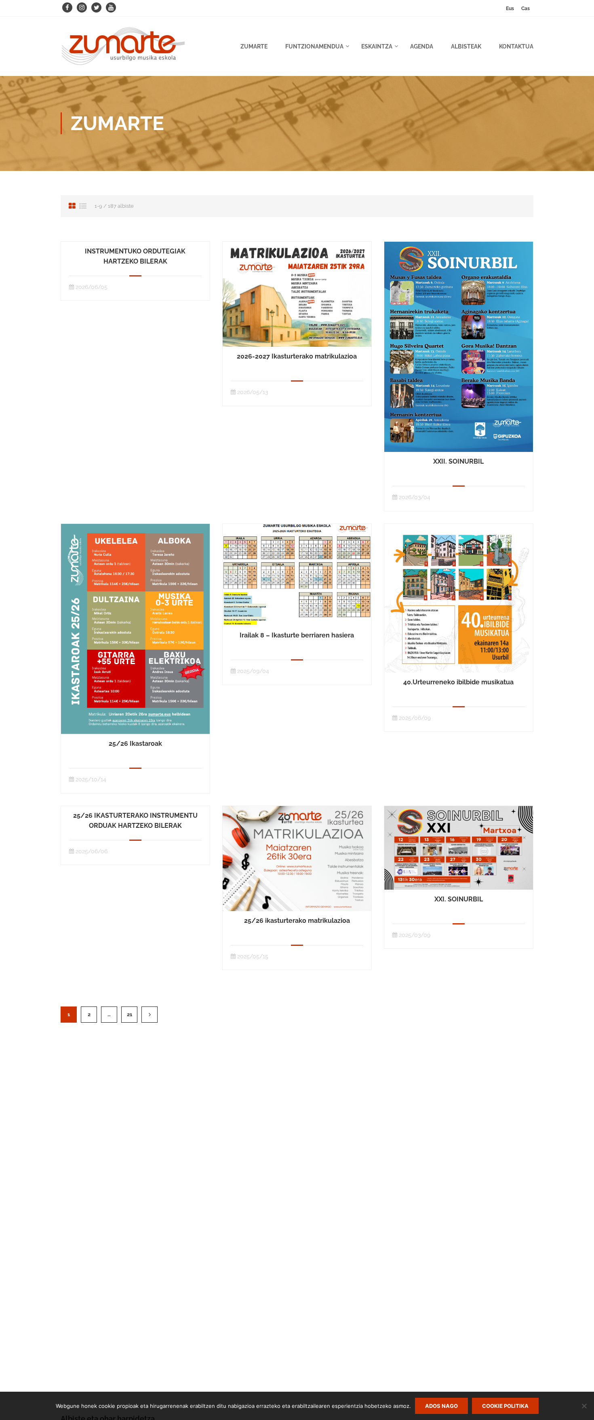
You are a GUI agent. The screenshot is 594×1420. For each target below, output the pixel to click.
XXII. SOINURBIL (458, 461)
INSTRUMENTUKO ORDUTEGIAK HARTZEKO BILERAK (135, 256)
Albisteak (466, 46)
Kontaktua (516, 46)
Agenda (421, 46)
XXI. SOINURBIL (458, 899)
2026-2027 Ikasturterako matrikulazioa (297, 356)
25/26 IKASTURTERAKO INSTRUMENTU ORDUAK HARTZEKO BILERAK (135, 820)
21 (129, 1014)
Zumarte (254, 46)
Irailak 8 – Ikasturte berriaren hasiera (297, 635)
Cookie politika (505, 1406)
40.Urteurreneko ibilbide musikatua (458, 682)
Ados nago (441, 1406)
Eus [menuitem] (510, 8)
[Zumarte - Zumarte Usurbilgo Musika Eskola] (123, 50)
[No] (584, 1406)
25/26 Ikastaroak (135, 743)
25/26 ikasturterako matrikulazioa (297, 920)
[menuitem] (510, 8)
